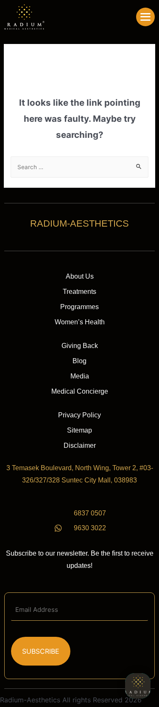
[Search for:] (80, 166)
